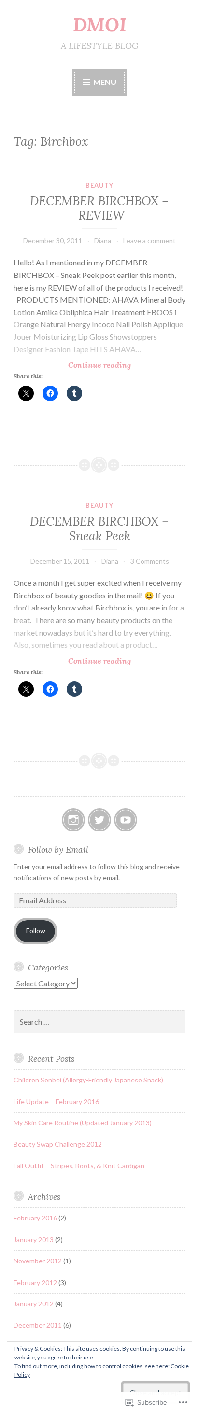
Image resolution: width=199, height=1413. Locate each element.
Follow (35, 931)
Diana (102, 240)
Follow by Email (58, 849)
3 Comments (149, 561)
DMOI (100, 25)
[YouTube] (125, 819)
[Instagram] (73, 819)
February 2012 (35, 1282)
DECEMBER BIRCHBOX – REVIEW (99, 208)
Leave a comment (149, 240)
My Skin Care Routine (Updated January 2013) (83, 1123)
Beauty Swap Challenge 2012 (58, 1144)
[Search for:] (99, 1022)
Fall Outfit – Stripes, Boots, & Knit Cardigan (79, 1166)
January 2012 (34, 1304)
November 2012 (38, 1261)
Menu (104, 81)
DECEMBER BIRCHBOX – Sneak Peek (99, 528)
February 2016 (35, 1218)
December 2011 (38, 1325)
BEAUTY (99, 185)
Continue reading (72, 365)
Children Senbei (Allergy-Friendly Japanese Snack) (88, 1080)
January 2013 (34, 1239)
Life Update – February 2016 (56, 1101)
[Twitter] (99, 819)
